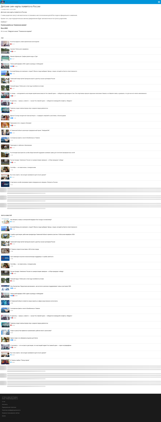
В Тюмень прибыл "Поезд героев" (19, 360)
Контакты (5, 404)
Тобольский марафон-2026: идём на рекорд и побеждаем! (26, 63)
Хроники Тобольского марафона (19, 49)
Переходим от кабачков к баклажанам (21, 145)
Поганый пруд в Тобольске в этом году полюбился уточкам (27, 86)
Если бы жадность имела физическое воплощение (24, 41)
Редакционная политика (9, 407)
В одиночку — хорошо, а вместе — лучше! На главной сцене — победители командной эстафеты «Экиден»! (41, 100)
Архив (4, 416)
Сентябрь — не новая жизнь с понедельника (23, 167)
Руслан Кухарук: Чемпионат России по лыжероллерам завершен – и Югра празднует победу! (36, 160)
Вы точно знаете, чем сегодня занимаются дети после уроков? (28, 174)
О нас (3, 401)
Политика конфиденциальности (11, 410)
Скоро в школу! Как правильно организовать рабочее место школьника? (30, 330)
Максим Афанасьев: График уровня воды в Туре (24, 56)
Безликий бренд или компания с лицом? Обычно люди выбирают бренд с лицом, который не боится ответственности (43, 71)
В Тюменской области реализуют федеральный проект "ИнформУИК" (30, 130)
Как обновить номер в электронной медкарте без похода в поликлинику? (31, 219)
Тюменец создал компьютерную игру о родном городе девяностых (29, 108)
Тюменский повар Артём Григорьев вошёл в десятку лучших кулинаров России (32, 78)
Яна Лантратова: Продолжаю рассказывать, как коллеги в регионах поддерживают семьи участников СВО (40, 286)
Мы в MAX (4, 28)
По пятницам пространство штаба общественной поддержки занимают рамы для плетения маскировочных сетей (42, 152)
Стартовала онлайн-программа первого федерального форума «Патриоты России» (34, 182)
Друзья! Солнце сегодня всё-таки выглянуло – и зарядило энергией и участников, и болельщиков (38, 115)
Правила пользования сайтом (10, 413)
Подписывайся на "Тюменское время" (14, 25)
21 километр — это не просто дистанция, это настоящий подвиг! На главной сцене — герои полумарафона (40, 345)
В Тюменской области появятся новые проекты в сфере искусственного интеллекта (34, 301)
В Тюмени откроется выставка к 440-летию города (24, 249)
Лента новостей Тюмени (9, 418)
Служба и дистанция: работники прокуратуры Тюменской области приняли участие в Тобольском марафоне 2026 (42, 234)
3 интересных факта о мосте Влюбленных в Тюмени (25, 137)
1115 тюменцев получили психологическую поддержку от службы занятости (31, 256)
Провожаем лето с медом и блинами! (20, 123)
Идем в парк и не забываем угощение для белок (24, 338)
